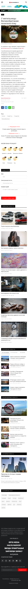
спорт (9, 498)
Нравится (4, 153)
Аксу (20, 501)
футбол (9, 504)
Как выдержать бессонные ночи (10, 293)
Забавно (20, 153)
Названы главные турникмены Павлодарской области (17, 388)
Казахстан (14, 501)
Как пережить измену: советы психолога (12, 248)
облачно (19, 504)
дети (3, 501)
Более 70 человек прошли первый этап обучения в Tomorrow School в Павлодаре (14, 136)
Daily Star (21, 48)
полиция (4, 498)
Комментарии (5, 170)
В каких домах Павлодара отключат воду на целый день (14, 129)
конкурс (4, 504)
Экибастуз (20, 498)
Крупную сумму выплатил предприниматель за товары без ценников (18, 436)
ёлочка (3, 116)
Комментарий (5, 186)
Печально (9, 163)
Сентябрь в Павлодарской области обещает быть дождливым (16, 373)
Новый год (9, 116)
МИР (3, 14)
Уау (15, 163)
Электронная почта (6, 180)
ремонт (8, 501)
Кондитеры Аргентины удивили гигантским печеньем (13, 316)
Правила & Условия (13, 583)
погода (14, 498)
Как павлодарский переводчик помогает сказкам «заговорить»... (18, 427)
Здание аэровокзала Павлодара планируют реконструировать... (18, 357)
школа (3, 507)
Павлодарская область (14, 495)
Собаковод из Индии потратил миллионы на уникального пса (13, 339)
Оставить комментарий (8, 198)
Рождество (16, 116)
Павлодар (4, 495)
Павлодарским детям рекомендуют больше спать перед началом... (17, 420)
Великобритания (6, 119)
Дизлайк (9, 153)
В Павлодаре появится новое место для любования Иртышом (18, 380)
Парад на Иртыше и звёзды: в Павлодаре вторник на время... (17, 364)
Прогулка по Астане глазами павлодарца (11, 475)
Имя (2, 174)
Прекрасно (15, 153)
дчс (14, 504)
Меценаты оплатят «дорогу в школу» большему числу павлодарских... (17, 444)
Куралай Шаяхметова (5, 98)
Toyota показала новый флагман (10, 226)
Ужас (4, 163)
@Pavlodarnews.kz (6, 48)
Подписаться (22, 570)
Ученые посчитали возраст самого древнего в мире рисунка (14, 270)
